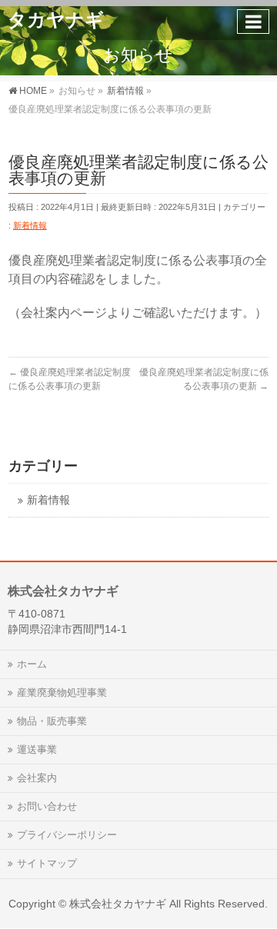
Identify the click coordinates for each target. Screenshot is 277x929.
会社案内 (37, 778)
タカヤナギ (56, 19)
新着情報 (30, 225)
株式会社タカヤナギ (117, 903)
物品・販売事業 (52, 721)
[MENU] (253, 21)
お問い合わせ (47, 806)
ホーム (32, 664)
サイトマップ (47, 863)
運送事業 (37, 749)
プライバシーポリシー (67, 835)
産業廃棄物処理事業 (62, 692)
